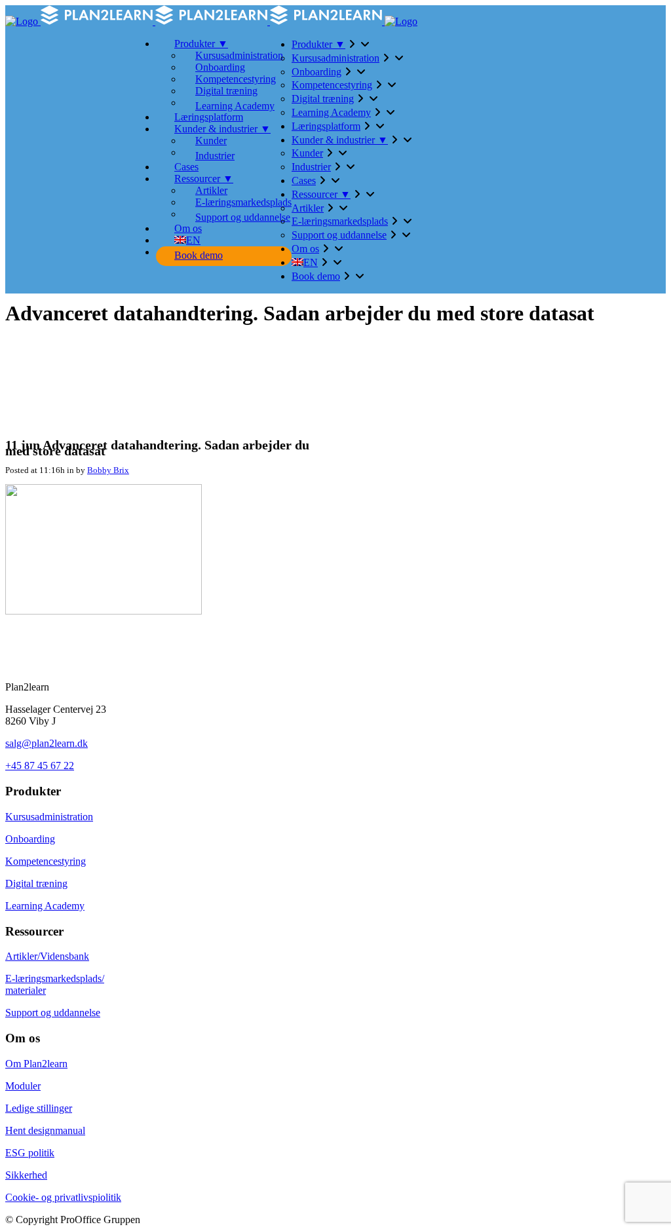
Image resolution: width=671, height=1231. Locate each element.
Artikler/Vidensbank (47, 956)
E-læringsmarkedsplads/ (54, 978)
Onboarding (30, 838)
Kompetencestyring (45, 861)
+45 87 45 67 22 (39, 765)
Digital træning (36, 883)
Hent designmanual (45, 1130)
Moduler (23, 1085)
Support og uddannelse (52, 1012)
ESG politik (29, 1152)
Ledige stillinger (38, 1108)
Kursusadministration (49, 816)
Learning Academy (45, 905)
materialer (25, 990)
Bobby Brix (108, 470)
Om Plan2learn (36, 1063)
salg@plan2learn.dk (46, 743)
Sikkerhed (26, 1175)
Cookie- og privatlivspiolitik (63, 1197)
